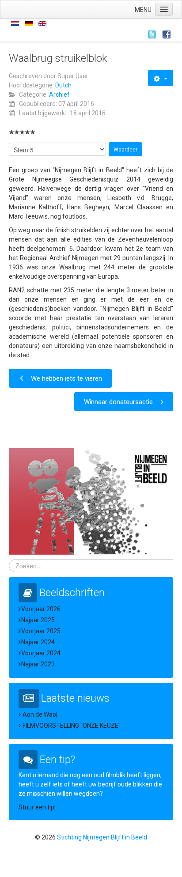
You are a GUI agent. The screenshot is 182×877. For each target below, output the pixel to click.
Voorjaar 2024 (41, 653)
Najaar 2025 (38, 620)
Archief (59, 94)
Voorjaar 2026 (41, 608)
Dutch (63, 85)
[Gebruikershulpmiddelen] (160, 78)
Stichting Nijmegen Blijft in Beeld (102, 837)
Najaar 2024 (38, 642)
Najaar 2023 (38, 664)
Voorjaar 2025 (41, 631)
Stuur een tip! (37, 807)
